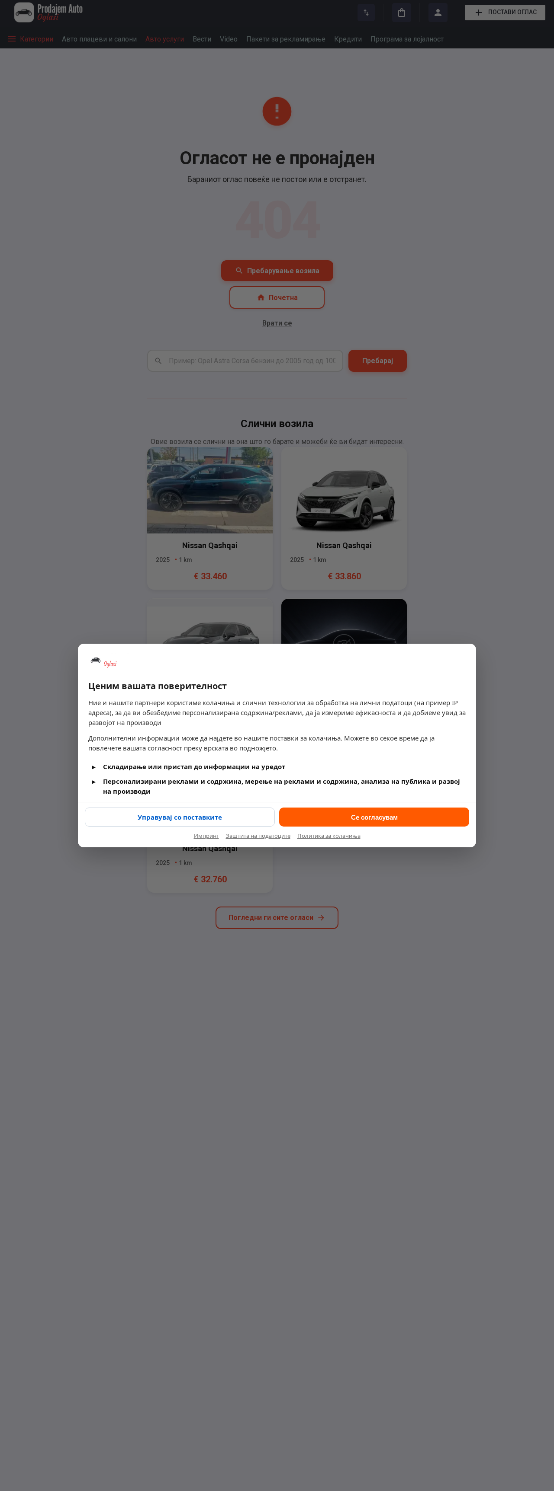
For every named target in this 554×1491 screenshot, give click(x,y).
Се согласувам (374, 817)
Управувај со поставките (180, 817)
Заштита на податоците (258, 836)
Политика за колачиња (329, 836)
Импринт (206, 836)
